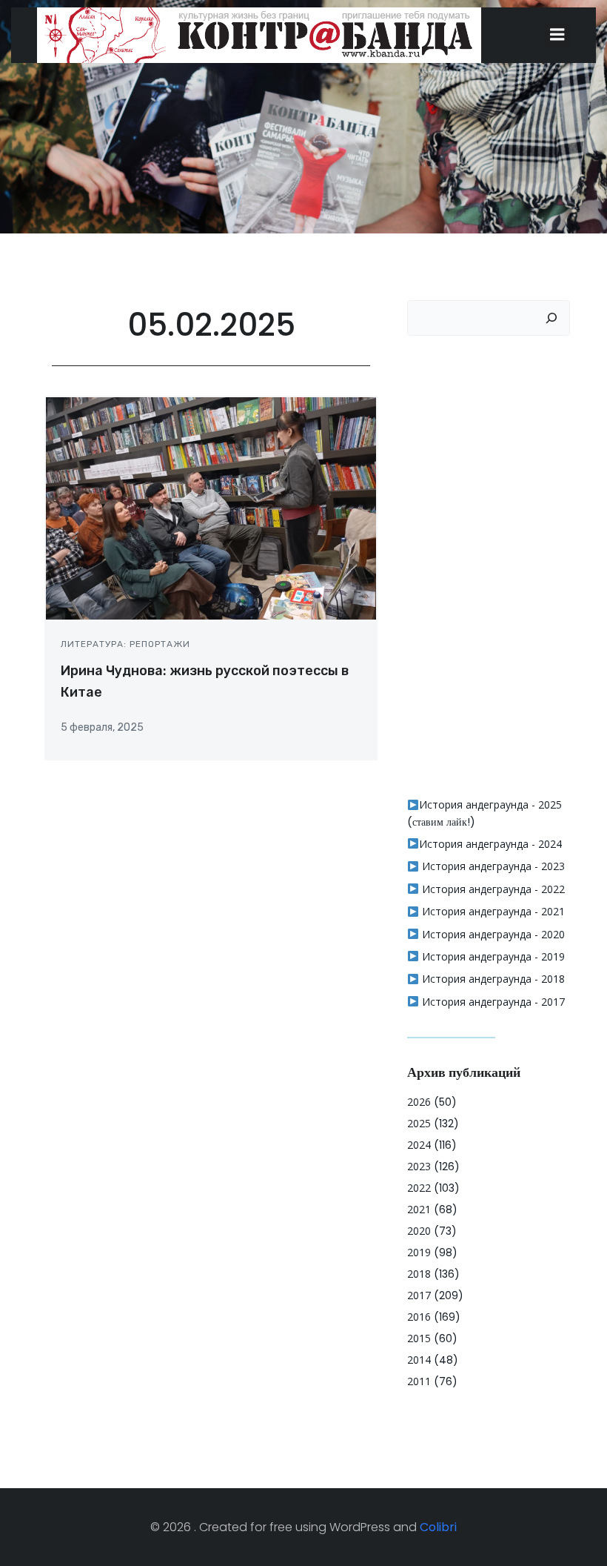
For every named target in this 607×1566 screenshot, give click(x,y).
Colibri (438, 1527)
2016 (419, 1317)
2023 (419, 1166)
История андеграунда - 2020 (492, 934)
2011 (419, 1381)
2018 (419, 1274)
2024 (419, 1145)
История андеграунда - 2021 (492, 911)
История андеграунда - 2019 (492, 956)
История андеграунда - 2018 (492, 979)
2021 (419, 1209)
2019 (419, 1252)
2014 (419, 1360)
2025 (419, 1123)
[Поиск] (551, 318)
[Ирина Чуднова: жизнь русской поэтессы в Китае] (211, 508)
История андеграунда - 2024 (490, 844)
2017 (419, 1295)
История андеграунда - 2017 (492, 1002)
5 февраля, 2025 (102, 727)
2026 (419, 1102)
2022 (419, 1188)
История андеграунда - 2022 (492, 889)
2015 (419, 1338)
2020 (419, 1231)
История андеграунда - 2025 (490, 804)
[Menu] (557, 34)
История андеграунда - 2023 (492, 866)
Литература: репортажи (125, 644)
